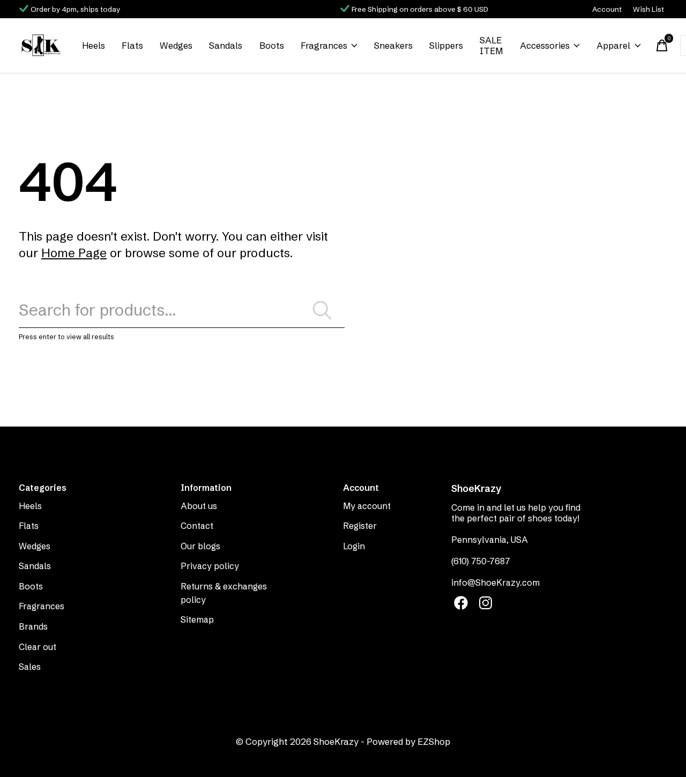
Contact (197, 525)
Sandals (225, 45)
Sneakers (393, 45)
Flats (132, 45)
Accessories (545, 45)
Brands (33, 626)
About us (199, 505)
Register (360, 525)
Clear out (37, 646)
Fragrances (324, 45)
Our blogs (200, 546)
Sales (30, 666)
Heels (93, 45)
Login (354, 546)
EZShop (433, 741)
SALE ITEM (491, 45)
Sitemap (197, 619)
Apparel (613, 45)
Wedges (176, 45)
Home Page (74, 252)
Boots (271, 45)
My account (367, 505)
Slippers (446, 45)
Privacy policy (210, 566)
